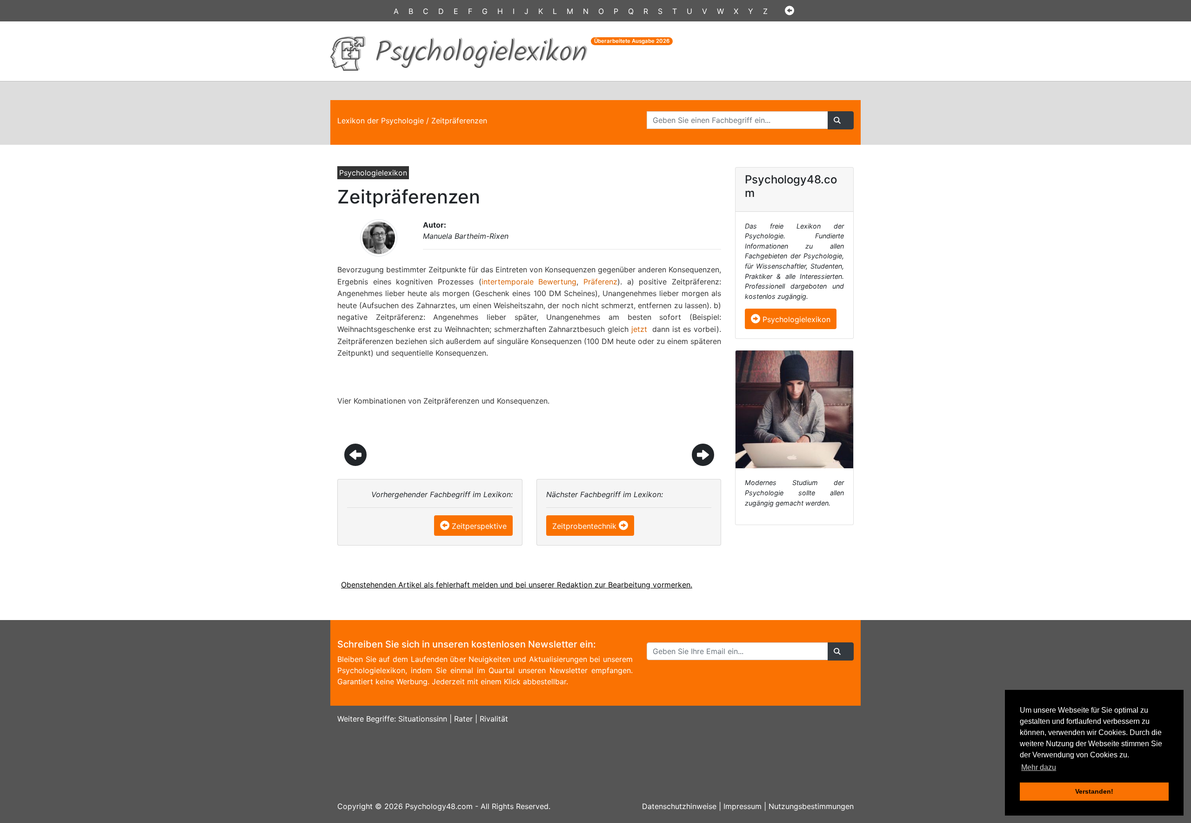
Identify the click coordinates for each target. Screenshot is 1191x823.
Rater (463, 718)
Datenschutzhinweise (679, 806)
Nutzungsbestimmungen (811, 806)
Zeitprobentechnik (584, 526)
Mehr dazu (1038, 767)
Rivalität (494, 718)
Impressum (742, 806)
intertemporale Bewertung (529, 281)
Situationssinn (422, 718)
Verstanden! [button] (1094, 791)
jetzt (639, 329)
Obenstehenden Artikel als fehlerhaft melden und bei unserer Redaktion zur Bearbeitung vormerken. (516, 584)
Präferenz (600, 281)
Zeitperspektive (479, 526)
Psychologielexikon (795, 319)
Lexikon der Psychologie (380, 120)
